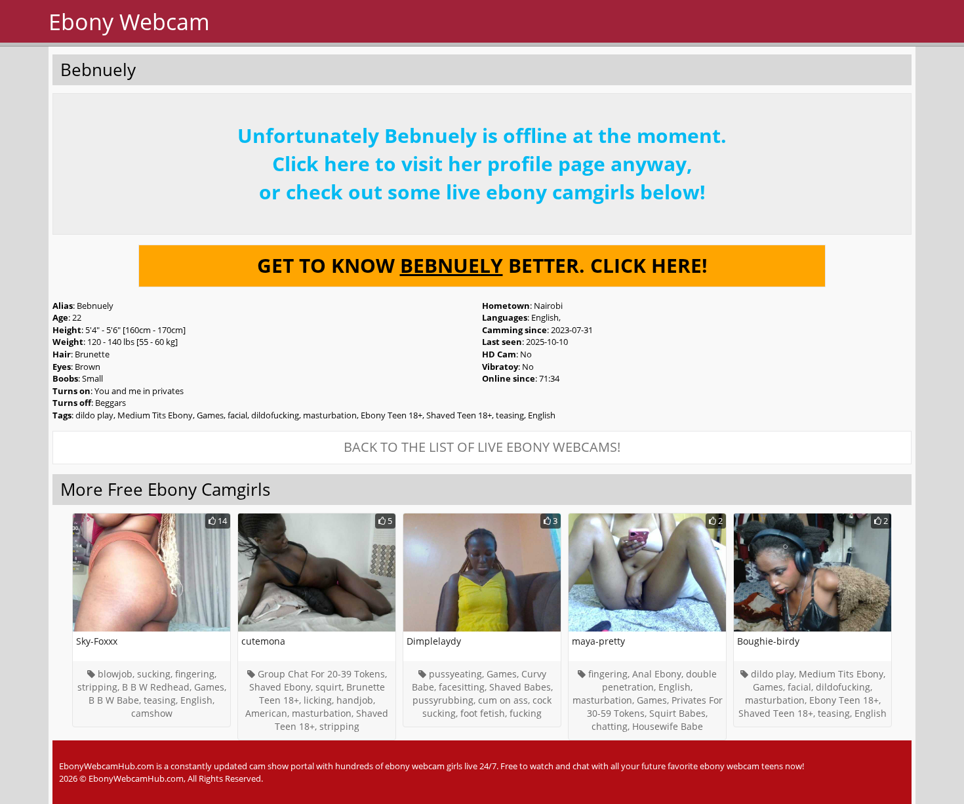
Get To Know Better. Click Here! (482, 265)
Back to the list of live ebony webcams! (482, 447)
